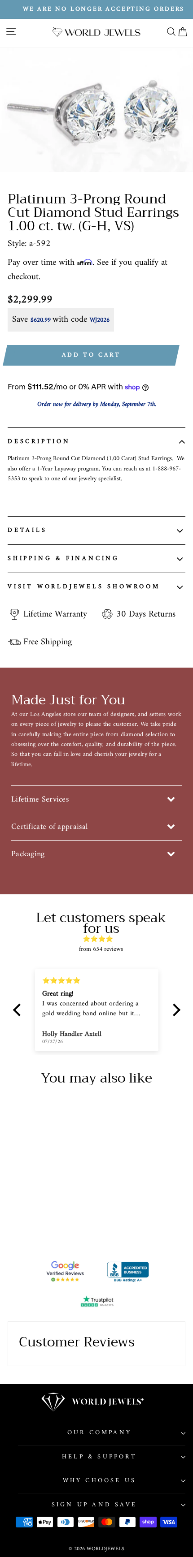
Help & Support (99, 1456)
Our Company (99, 1432)
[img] (101, 939)
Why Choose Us (99, 1480)
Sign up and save (94, 1504)
